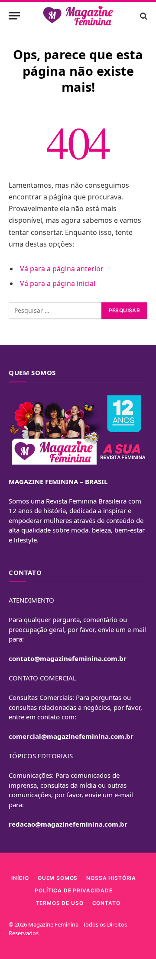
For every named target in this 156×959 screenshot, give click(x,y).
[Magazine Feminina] (78, 16)
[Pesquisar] (142, 16)
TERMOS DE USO (60, 903)
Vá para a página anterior (62, 268)
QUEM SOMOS (58, 878)
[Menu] (14, 16)
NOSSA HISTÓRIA (111, 878)
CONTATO (106, 903)
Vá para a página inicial (57, 283)
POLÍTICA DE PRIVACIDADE (73, 890)
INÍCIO (20, 878)
